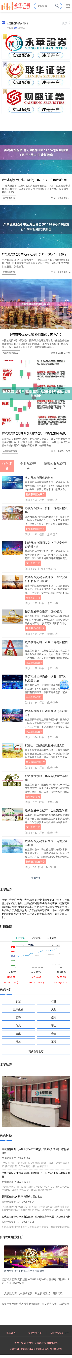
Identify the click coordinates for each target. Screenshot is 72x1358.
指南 (53, 1017)
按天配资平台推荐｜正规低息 (43, 611)
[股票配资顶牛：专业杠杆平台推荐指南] (36, 1256)
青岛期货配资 (9, 197)
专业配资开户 (33, 563)
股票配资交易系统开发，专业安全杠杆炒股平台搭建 (46, 579)
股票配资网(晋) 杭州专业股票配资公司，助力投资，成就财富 (35, 1303)
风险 (53, 1009)
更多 (64, 23)
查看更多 (36, 877)
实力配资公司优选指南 (39, 477)
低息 (18, 1025)
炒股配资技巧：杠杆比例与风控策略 (46, 510)
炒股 (18, 1041)
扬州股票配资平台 (35, 494)
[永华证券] (16, 5)
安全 (53, 1033)
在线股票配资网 (10, 451)
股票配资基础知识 (11, 352)
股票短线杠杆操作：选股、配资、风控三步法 (46, 678)
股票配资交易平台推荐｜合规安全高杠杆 (46, 843)
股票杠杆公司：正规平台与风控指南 (46, 644)
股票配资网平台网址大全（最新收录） (46, 713)
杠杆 (53, 1001)
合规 (18, 1033)
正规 (53, 1041)
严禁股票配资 (9, 272)
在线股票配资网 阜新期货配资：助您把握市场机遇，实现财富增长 (36, 1216)
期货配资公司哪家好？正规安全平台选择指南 (46, 544)
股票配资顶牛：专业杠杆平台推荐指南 (24, 1270)
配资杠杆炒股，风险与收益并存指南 (46, 778)
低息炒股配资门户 (35, 762)
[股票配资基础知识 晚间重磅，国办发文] (36, 303)
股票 (18, 1001)
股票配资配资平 (34, 662)
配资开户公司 (33, 597)
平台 (53, 1025)
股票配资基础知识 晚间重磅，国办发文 (36, 334)
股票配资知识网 (43, 1348)
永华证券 (11, 1332)
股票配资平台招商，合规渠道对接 (46, 810)
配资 (18, 1017)
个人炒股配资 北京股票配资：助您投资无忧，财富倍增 (32, 1293)
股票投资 (18, 1009)
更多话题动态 (36, 1051)
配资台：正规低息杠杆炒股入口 (45, 745)
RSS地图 (41, 1342)
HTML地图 (52, 1342)
